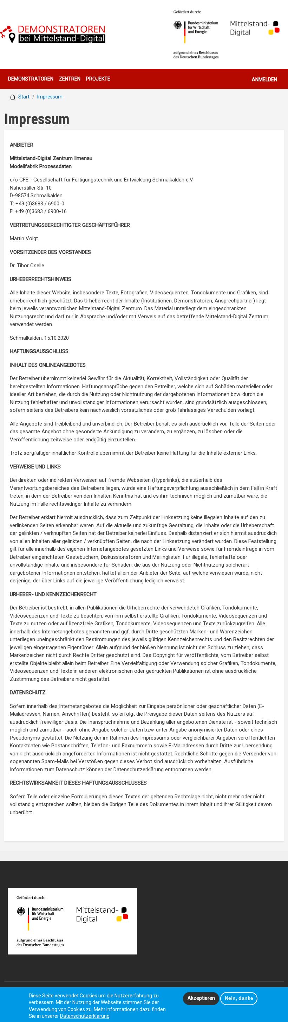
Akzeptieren (201, 998)
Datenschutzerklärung (85, 1016)
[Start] (52, 34)
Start (24, 97)
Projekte (98, 79)
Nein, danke (239, 998)
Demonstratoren (30, 79)
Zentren (69, 79)
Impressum (50, 97)
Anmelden (264, 79)
